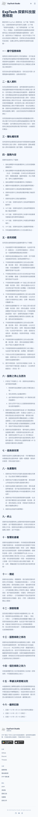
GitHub (4, 753)
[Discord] (19, 813)
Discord (4, 756)
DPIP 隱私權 (5, 776)
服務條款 (4, 770)
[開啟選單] (34, 3)
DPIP (3, 786)
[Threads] (22, 813)
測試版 (4, 790)
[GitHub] (16, 813)
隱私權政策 (5, 773)
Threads (4, 760)
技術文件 (4, 800)
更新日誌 (4, 793)
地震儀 (4, 797)
